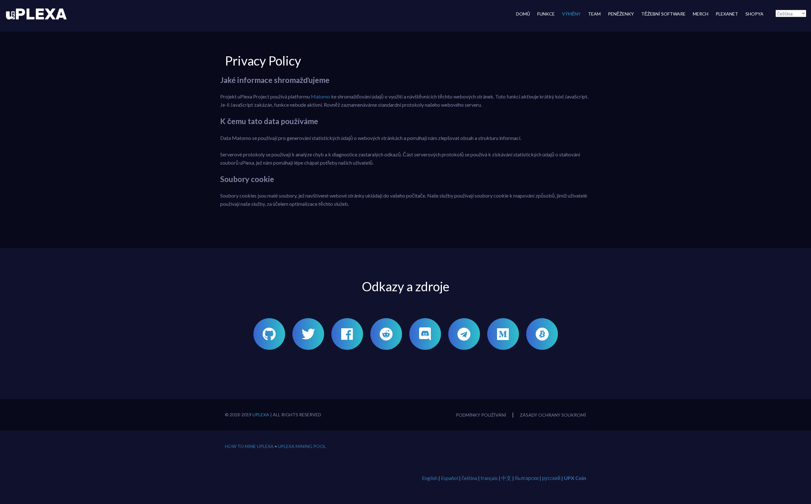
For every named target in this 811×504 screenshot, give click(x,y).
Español (449, 478)
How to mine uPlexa (249, 446)
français (489, 478)
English (429, 478)
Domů (523, 13)
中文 (506, 478)
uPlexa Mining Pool (302, 446)
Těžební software (663, 13)
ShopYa (754, 13)
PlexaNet (727, 13)
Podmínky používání (481, 415)
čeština (469, 478)
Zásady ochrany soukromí (553, 415)
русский (551, 478)
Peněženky (621, 13)
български (527, 478)
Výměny (571, 13)
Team (594, 13)
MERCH (700, 13)
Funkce (546, 13)
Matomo (320, 96)
